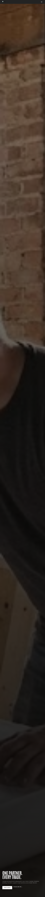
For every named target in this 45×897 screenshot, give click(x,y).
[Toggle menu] (42, 2)
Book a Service (7, 887)
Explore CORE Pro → (17, 886)
